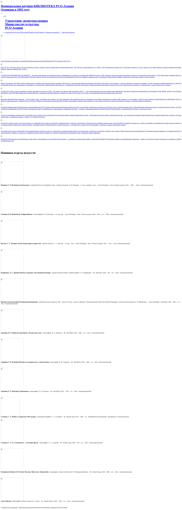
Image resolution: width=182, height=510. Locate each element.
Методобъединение (67, 32)
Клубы (37, 32)
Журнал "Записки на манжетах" (49, 32)
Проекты (31, 32)
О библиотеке (9, 32)
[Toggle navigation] (1, 13)
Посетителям (24, 32)
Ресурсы (16, 32)
